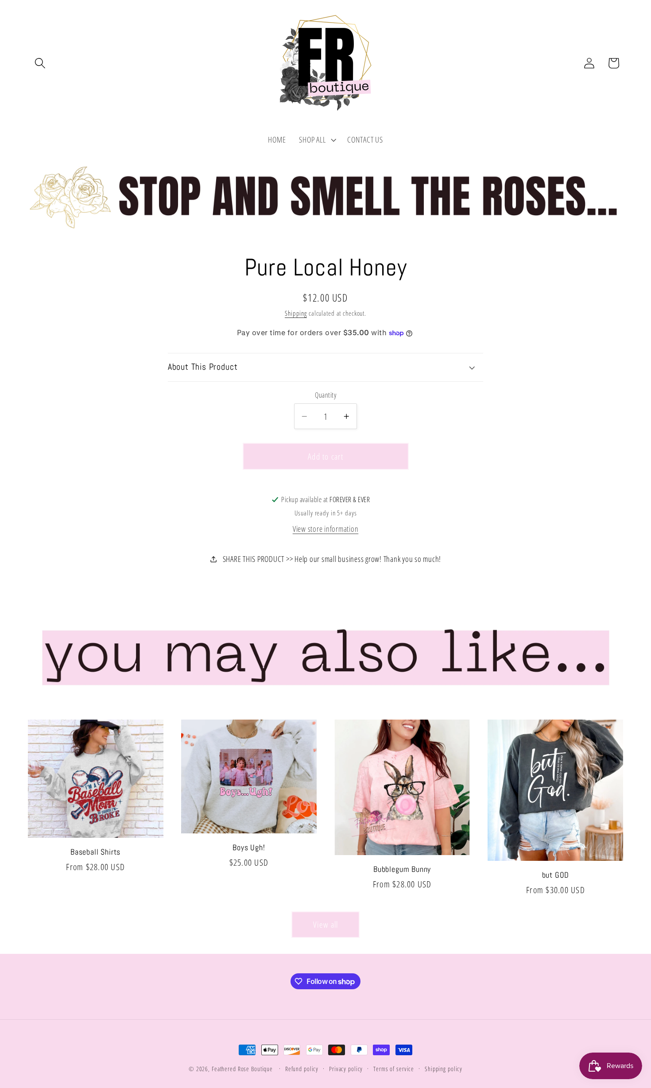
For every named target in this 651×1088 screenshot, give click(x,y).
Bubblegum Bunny (402, 869)
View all (325, 924)
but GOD (556, 875)
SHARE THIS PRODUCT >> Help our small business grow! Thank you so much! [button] (332, 559)
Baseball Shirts (95, 852)
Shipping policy (443, 1069)
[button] (40, 63)
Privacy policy (346, 1069)
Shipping (296, 313)
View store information (326, 528)
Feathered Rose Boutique (242, 1069)
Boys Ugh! (248, 847)
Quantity (325, 395)
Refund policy (301, 1069)
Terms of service (393, 1069)
